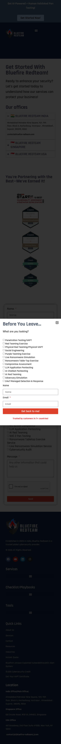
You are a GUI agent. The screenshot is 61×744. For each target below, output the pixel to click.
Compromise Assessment (18, 364)
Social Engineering (14, 350)
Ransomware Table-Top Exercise (21, 360)
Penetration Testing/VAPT (18, 340)
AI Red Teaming (13, 374)
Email (6, 397)
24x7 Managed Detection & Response (24, 381)
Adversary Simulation (16, 377)
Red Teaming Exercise (16, 343)
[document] (30, 372)
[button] (57, 323)
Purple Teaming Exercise (17, 354)
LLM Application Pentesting (19, 367)
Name (6, 385)
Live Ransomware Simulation (20, 357)
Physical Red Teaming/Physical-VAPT (24, 347)
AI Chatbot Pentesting (16, 371)
